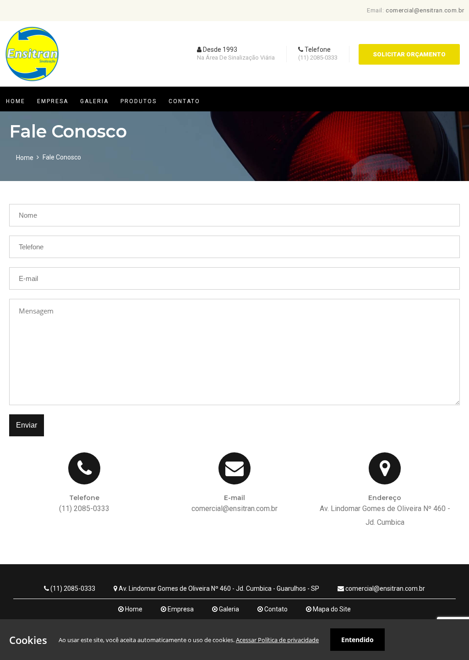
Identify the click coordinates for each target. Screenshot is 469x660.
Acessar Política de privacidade (277, 640)
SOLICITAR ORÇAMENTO (409, 54)
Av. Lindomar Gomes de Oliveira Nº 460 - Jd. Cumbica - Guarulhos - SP (218, 588)
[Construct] (32, 84)
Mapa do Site (331, 609)
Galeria (228, 609)
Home (24, 157)
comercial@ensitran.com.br (425, 10)
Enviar (26, 425)
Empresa (180, 609)
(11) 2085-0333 (72, 588)
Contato (275, 609)
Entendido (357, 639)
